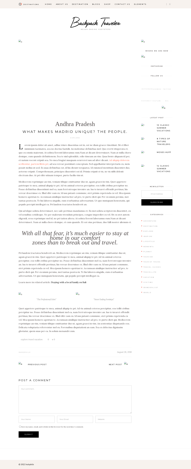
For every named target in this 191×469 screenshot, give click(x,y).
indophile (25, 352)
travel (31, 339)
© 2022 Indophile (26, 464)
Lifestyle (149, 241)
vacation (38, 339)
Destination (150, 226)
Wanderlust (150, 287)
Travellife (150, 272)
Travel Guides (152, 267)
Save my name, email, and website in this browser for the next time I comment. (52, 427)
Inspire (148, 236)
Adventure (150, 221)
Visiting (148, 282)
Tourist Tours (152, 262)
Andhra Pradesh (75, 124)
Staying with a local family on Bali (68, 282)
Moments (148, 247)
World (147, 292)
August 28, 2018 (124, 352)
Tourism (148, 257)
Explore (75, 138)
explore (24, 339)
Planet (147, 252)
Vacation (148, 277)
